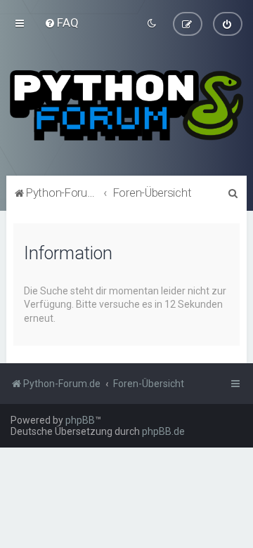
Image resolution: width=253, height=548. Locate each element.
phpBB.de (163, 431)
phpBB (80, 420)
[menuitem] (61, 22)
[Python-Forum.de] (126, 105)
